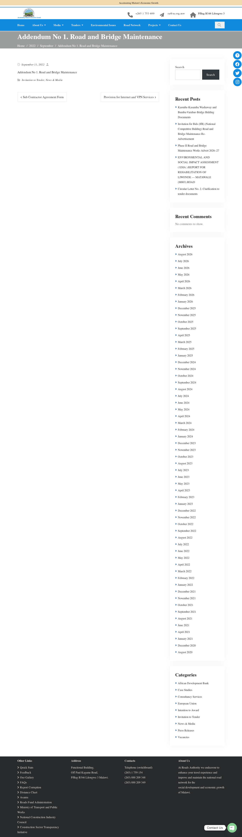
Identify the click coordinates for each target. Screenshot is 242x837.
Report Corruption (30, 787)
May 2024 (183, 409)
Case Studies (185, 690)
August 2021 (185, 618)
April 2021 (184, 632)
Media (57, 25)
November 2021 (187, 598)
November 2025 (187, 315)
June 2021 (183, 625)
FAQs (23, 782)
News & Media (54, 80)
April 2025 (184, 335)
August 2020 (185, 652)
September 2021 (187, 611)
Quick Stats (26, 767)
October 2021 (185, 605)
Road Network (132, 25)
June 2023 (183, 477)
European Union (187, 703)
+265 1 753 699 (145, 13)
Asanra (24, 797)
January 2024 (185, 436)
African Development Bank (193, 683)
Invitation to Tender (33, 80)
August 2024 (185, 389)
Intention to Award (188, 710)
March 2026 (185, 288)
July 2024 (183, 396)
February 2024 (186, 429)
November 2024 (187, 369)
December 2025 (187, 308)
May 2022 (183, 557)
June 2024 (183, 402)
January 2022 (185, 584)
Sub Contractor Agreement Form (43, 97)
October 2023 (185, 456)
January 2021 (185, 638)
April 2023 (184, 490)
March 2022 (185, 571)
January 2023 (185, 504)
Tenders (75, 25)
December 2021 (187, 591)
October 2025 (185, 321)
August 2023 (185, 463)
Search (179, 67)
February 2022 (186, 578)
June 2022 (183, 551)
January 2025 (185, 355)
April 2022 (184, 564)
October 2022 (185, 524)
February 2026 (186, 295)
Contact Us (174, 25)
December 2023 (187, 443)
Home (20, 25)
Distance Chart (28, 792)
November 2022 (187, 517)
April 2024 (184, 416)
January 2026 (185, 301)
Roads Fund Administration (36, 802)
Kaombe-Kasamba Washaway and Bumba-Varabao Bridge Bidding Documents (197, 112)
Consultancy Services (190, 696)
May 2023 (183, 483)
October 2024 (185, 375)
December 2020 (187, 645)
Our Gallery (27, 777)
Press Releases (186, 730)
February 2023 (186, 497)
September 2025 (187, 328)
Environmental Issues (103, 25)
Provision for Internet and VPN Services (129, 97)
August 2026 (185, 254)
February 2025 (186, 348)
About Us (37, 25)
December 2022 (187, 510)
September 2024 (187, 382)
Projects (153, 25)
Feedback (25, 772)
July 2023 (183, 470)
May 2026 (183, 274)
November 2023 (187, 450)
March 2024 (185, 423)
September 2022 (187, 531)
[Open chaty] (232, 828)
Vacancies (183, 737)
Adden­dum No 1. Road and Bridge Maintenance (47, 72)
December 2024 (187, 362)
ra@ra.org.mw (176, 13)
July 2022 (183, 544)
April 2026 (184, 281)
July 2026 (183, 261)
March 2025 (185, 342)
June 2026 (183, 268)
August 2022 (185, 537)
